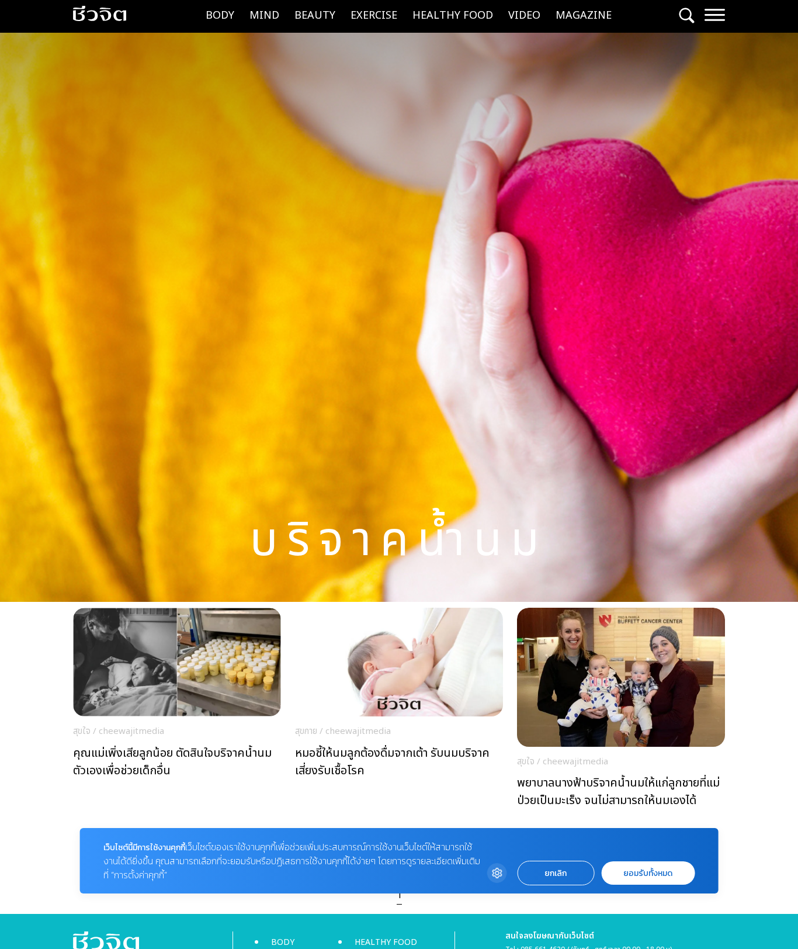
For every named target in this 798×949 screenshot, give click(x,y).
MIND (264, 15)
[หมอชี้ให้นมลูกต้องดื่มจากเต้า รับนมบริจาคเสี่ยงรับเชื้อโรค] (399, 696)
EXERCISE (374, 15)
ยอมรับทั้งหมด (647, 873)
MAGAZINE (584, 15)
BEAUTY (314, 15)
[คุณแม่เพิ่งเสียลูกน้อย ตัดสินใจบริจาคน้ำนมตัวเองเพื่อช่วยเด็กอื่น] (177, 696)
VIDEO (524, 15)
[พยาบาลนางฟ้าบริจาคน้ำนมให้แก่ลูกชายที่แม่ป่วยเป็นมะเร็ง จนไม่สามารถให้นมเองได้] (621, 711)
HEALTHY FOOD (452, 15)
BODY (220, 15)
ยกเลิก (555, 873)
